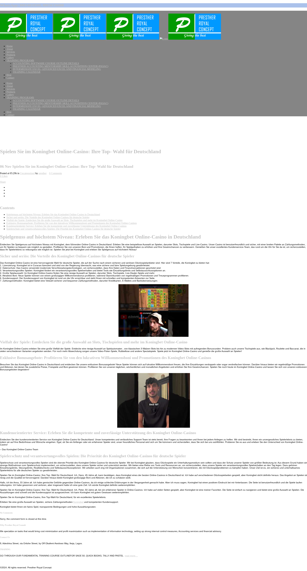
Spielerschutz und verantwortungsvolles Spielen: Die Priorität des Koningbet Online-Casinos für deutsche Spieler (63, 229)
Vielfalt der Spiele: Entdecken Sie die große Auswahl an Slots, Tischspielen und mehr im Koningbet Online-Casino (64, 220)
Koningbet (78, 502)
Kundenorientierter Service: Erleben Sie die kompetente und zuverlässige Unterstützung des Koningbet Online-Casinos (66, 226)
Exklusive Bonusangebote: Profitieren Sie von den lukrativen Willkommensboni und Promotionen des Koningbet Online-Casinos (71, 223)
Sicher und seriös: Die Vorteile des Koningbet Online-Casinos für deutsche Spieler (47, 217)
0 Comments (55, 173)
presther (43, 173)
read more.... (131, 555)
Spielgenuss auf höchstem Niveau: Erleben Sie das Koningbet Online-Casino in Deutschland (53, 214)
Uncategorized (27, 173)
